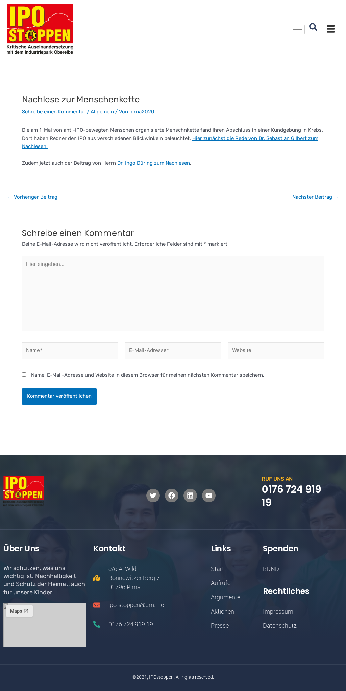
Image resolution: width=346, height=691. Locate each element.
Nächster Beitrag (315, 197)
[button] (313, 29)
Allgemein (102, 112)
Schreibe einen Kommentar (53, 112)
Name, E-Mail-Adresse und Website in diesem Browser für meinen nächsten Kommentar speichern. (147, 375)
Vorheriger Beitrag (32, 197)
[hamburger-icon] (297, 29)
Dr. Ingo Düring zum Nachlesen (153, 163)
